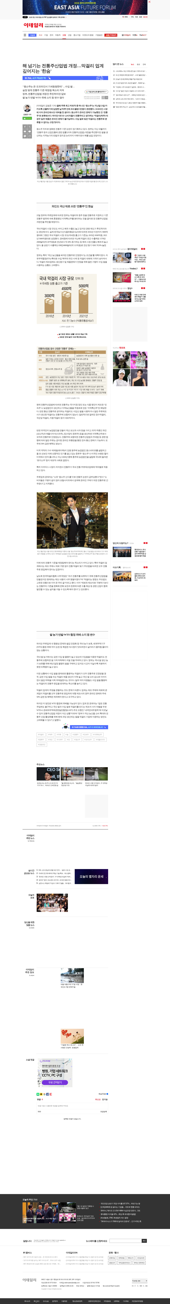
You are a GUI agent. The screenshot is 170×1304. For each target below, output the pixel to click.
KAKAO (25, 136)
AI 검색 (32, 35)
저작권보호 (107, 1301)
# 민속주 (86, 734)
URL (29, 136)
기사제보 (125, 1301)
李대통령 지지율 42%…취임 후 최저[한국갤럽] (117, 1214)
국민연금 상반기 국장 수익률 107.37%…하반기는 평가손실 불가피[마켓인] (128, 1204)
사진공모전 (140, 1258)
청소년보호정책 (77, 1301)
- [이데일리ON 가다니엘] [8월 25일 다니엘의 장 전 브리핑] (84, 1257)
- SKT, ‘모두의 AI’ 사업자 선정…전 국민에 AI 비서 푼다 (40, 1257)
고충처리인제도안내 (94, 1301)
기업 (46, 35)
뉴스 (132, 64)
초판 (140, 17)
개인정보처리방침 (137, 1301)
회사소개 (27, 1301)
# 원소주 (77, 740)
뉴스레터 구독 (96, 826)
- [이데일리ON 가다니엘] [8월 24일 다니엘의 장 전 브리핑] (84, 1260)
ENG (126, 17)
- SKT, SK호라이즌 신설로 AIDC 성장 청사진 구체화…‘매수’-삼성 (42, 1264)
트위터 (29, 126)
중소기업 (76, 35)
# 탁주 (50, 734)
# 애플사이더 (100, 740)
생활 (64, 35)
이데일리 (45, 25)
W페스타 (131, 1258)
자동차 (57, 35)
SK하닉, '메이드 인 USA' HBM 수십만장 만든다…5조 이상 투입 (123, 1211)
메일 (25, 131)
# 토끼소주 (88, 740)
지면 (136, 17)
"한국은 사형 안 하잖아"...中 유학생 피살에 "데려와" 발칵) (56, 877)
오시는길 (45, 1301)
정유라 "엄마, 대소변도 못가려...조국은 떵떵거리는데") (55, 880)
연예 (144, 64)
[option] (66, 17)
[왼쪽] (64, 895)
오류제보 (116, 1301)
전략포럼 (121, 1258)
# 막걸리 (41, 734)
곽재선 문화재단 (139, 1263)
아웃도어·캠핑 (87, 35)
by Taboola (31, 841)
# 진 (68, 740)
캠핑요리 (112, 1263)
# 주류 (59, 734)
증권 (138, 64)
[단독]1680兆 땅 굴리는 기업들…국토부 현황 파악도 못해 (121, 1207)
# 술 (67, 734)
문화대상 (112, 1258)
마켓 (135, 35)
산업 (69, 35)
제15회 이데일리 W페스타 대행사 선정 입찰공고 (50, 1242)
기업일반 (98, 35)
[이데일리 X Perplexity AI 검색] (65, 78)
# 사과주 (60, 740)
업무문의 (55, 1301)
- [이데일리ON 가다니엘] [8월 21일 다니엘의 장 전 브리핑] (84, 1264)
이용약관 (64, 1301)
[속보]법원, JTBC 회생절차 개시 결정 (113, 1218)
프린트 (29, 131)
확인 (144, 1241)
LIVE (25, 17)
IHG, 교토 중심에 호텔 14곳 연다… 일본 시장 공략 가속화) (57, 870)
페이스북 (25, 126)
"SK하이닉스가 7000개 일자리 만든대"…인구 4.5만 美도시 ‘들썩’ (124, 1221)
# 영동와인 (41, 744)
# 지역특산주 (97, 734)
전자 (51, 35)
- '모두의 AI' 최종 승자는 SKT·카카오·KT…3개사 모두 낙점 (42, 1260)
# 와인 (50, 740)
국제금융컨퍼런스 (124, 1263)
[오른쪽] (66, 895)
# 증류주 (41, 740)
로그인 (145, 17)
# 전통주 (75, 734)
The (142, 35)
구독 (132, 17)
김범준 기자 (27, 114)
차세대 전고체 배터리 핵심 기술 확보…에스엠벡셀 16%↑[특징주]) (59, 873)
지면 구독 (105, 826)
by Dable (31, 928)
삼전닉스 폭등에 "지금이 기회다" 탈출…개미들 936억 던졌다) (58, 883)
